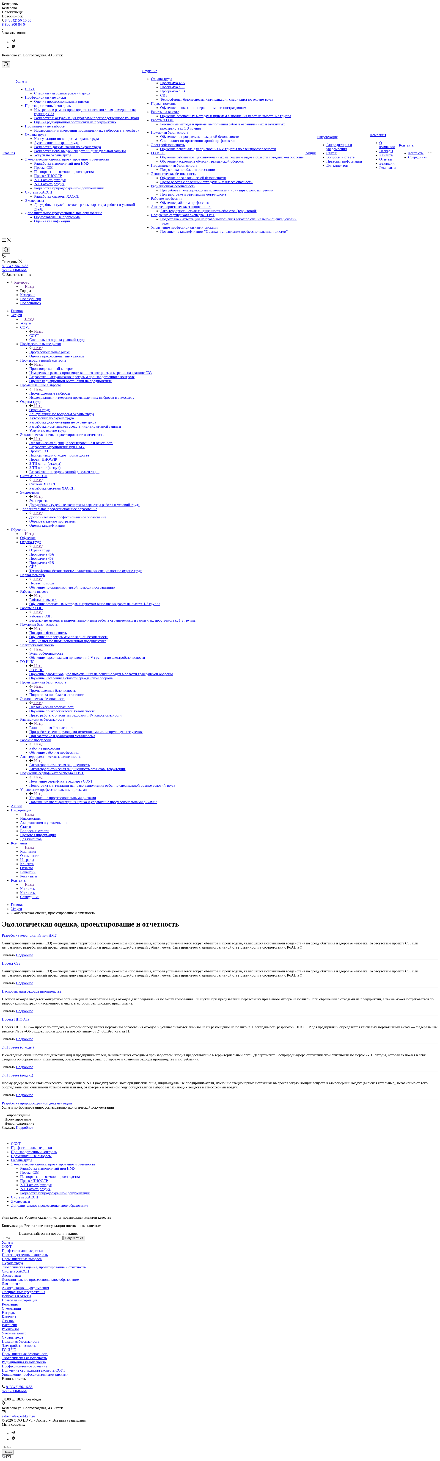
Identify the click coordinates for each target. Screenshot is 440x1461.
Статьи (331, 153)
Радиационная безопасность (173, 186)
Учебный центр (14, 1333)
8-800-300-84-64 (14, 24)
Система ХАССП (38, 192)
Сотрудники (417, 157)
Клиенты (386, 155)
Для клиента (11, 1284)
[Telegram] (13, 42)
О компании (387, 145)
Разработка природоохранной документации (69, 188)
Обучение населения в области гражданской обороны (202, 161)
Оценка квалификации (52, 221)
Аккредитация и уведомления (339, 147)
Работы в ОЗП (162, 120)
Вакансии (387, 163)
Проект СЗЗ (43, 167)
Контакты (406, 145)
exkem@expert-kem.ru (18, 1416)
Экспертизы (34, 200)
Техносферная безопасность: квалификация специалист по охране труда (216, 99)
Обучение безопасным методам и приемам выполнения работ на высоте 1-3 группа (225, 116)
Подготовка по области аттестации (187, 170)
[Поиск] (6, 64)
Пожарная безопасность (169, 132)
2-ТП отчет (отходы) (50, 180)
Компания (378, 135)
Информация (327, 137)
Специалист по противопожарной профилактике (198, 141)
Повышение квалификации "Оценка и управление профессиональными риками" (224, 231)
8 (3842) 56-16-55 (18, 20)
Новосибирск (30, 303)
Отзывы (385, 159)
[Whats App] (13, 47)
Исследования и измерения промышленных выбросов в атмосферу (86, 130)
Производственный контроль (48, 106)
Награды (386, 151)
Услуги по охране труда (52, 155)
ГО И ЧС (158, 153)
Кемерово (27, 295)
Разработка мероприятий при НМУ (61, 163)
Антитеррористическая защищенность (181, 207)
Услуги (21, 81)
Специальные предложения (23, 1292)
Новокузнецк (30, 299)
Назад (29, 286)
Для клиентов (337, 165)
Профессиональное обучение (24, 1366)
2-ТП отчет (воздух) (49, 184)
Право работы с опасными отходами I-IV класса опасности (206, 182)
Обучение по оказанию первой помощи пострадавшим (203, 108)
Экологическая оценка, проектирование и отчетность (67, 159)
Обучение (149, 71)
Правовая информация (344, 161)
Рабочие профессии (166, 198)
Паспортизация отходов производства (64, 172)
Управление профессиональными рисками (184, 227)
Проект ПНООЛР (48, 176)
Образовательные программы (57, 217)
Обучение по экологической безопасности (193, 178)
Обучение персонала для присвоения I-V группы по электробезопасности (218, 149)
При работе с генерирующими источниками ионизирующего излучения (216, 190)
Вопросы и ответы (340, 157)
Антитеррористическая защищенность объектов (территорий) (208, 211)
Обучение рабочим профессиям (184, 203)
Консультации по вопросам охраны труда (66, 139)
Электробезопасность (168, 145)
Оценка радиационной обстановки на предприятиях (75, 122)
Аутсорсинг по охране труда (56, 143)
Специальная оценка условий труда (62, 93)
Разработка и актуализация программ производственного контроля (86, 118)
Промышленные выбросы (45, 126)
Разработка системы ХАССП (57, 196)
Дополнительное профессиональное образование (63, 213)
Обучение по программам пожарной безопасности (199, 136)
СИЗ (163, 95)
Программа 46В (172, 91)
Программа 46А (172, 83)
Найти (8, 1452)
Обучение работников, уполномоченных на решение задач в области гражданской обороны (232, 157)
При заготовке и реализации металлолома (193, 194)
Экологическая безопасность (173, 174)
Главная (9, 153)
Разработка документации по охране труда (67, 147)
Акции (310, 153)
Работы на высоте (165, 112)
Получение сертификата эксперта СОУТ (182, 215)
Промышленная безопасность (174, 165)
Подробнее (24, 955)
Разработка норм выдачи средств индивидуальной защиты (80, 151)
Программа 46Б (172, 87)
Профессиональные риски (45, 97)
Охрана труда (35, 134)
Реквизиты (387, 167)
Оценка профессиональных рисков (61, 101)
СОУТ (30, 89)
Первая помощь (163, 103)
